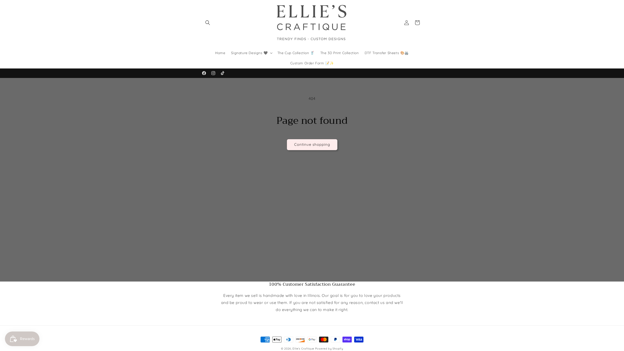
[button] (207, 22)
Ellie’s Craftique (303, 348)
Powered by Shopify (329, 348)
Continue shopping (312, 144)
